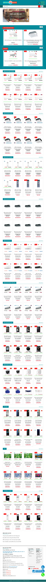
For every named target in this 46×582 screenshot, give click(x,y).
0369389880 (43, 4)
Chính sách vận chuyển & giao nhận (39, 557)
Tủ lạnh (6, 406)
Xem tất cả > (41, 71)
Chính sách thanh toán (38, 562)
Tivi (4, 448)
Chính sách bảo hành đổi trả (39, 560)
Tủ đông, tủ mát (7, 490)
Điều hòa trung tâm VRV (9, 282)
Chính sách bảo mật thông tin (39, 554)
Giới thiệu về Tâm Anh (30, 552)
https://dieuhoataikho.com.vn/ (11, 575)
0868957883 (43, 2)
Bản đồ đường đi (31, 554)
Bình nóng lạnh (7, 364)
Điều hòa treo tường (9, 71)
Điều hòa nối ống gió (9, 199)
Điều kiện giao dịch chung (38, 552)
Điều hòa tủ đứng (8, 157)
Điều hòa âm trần (8, 113)
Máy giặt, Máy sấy (8, 322)
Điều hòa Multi (7, 240)
